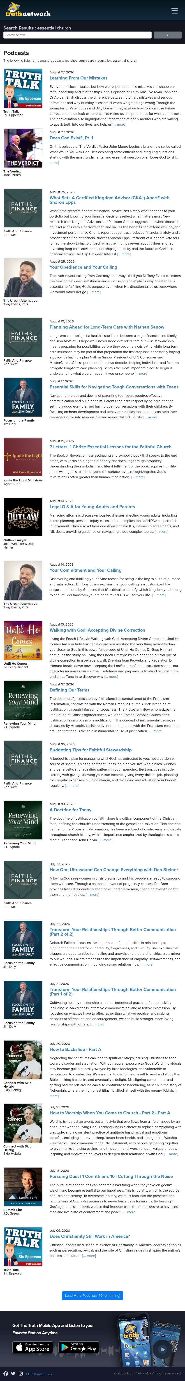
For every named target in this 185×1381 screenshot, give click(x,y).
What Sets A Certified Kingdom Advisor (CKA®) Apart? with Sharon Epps (110, 200)
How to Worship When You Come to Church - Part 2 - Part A (110, 1113)
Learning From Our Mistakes (79, 78)
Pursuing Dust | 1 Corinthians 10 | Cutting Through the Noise (111, 1176)
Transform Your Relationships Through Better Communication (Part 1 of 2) (113, 992)
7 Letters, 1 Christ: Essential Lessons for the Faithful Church (111, 447)
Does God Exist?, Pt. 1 (71, 138)
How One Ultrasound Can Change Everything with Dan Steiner (114, 870)
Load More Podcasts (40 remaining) (92, 1295)
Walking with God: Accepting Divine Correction (97, 630)
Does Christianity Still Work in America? (90, 1236)
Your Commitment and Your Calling (86, 570)
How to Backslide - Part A (75, 1049)
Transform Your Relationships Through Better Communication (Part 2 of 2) (113, 932)
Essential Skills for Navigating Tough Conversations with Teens (114, 387)
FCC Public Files (39, 1374)
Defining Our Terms (70, 690)
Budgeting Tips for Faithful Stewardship (91, 750)
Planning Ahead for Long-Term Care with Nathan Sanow (107, 327)
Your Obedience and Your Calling (83, 267)
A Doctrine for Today (70, 810)
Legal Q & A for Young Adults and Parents (92, 507)
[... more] (119, 124)
